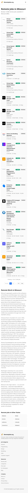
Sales (2, 453)
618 (18, 283)
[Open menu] (25, 2)
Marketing (3, 451)
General (3, 444)
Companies (3, 463)
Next (22, 283)
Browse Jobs (4, 461)
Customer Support (5, 455)
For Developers (4, 468)
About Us (3, 476)
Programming (4, 446)
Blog (2, 470)
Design (2, 449)
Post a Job (3, 466)
